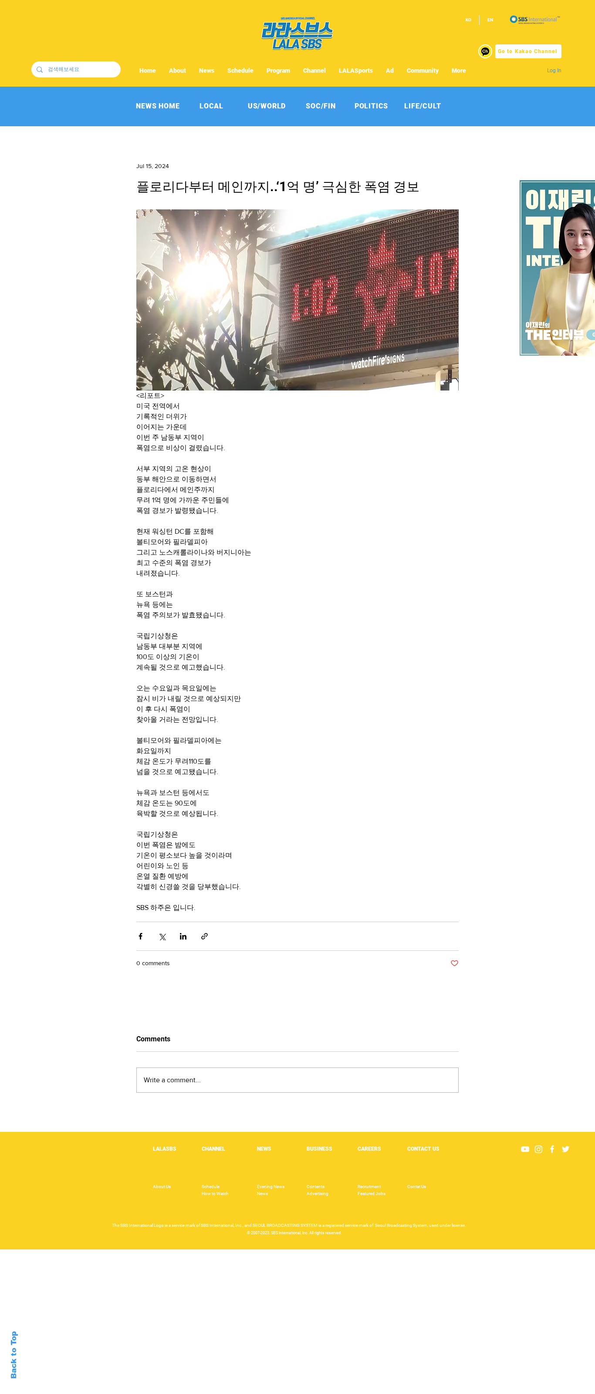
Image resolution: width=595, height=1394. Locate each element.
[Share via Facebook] (140, 936)
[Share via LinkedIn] (183, 936)
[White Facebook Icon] (552, 1149)
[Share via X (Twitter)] (162, 936)
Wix (364, 1389)
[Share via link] (204, 936)
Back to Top (14, 1355)
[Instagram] (539, 1149)
